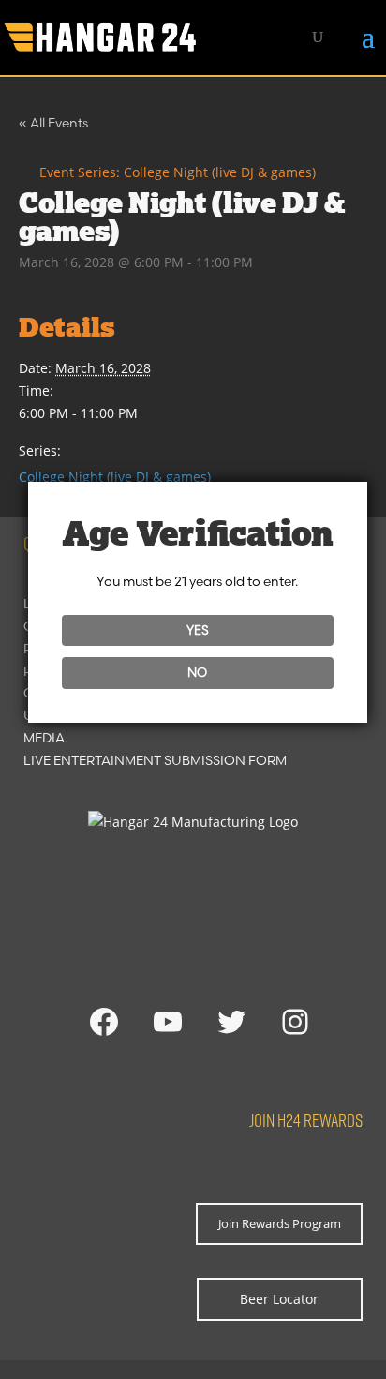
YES (197, 629)
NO (197, 672)
